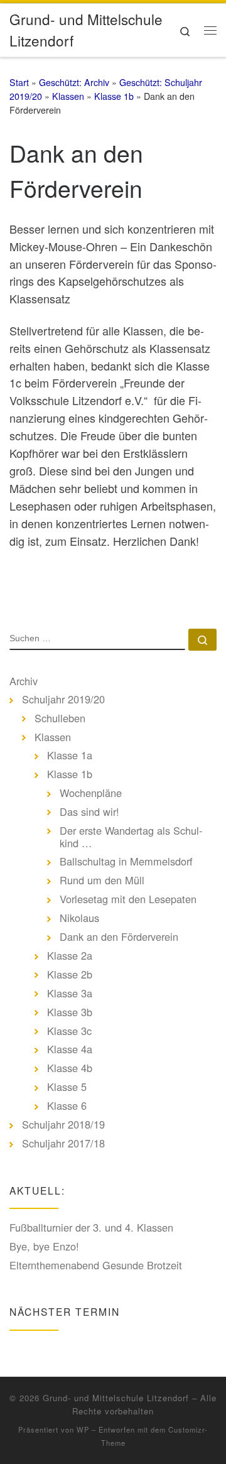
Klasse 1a (69, 755)
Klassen (68, 96)
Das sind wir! (89, 812)
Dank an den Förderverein (119, 937)
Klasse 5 (67, 1087)
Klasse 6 (67, 1106)
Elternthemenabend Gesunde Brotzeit (95, 1265)
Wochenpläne (91, 793)
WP (83, 1429)
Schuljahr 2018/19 (63, 1125)
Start (19, 82)
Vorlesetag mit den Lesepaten (128, 899)
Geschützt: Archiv (74, 82)
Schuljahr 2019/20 (63, 699)
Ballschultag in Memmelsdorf (126, 861)
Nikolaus (79, 918)
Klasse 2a (69, 956)
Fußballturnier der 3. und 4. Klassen (91, 1228)
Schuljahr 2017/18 (63, 1143)
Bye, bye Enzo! (44, 1246)
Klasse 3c (69, 1031)
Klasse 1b (114, 96)
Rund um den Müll (102, 880)
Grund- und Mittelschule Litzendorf (116, 1398)
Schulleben (60, 718)
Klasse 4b (69, 1068)
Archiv (23, 681)
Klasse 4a (69, 1049)
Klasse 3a (69, 993)
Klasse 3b (69, 1012)
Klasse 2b (69, 974)
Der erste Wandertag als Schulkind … (131, 837)
